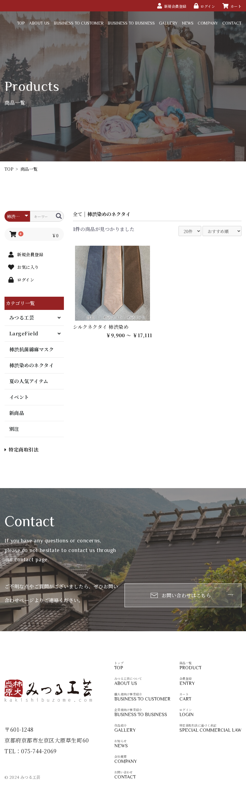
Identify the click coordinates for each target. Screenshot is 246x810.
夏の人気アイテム (28, 381)
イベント (19, 397)
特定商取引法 (23, 449)
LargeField (23, 333)
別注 (14, 428)
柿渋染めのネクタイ (31, 365)
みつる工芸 (21, 317)
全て (77, 214)
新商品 (16, 413)
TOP (9, 169)
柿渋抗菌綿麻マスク (31, 349)
